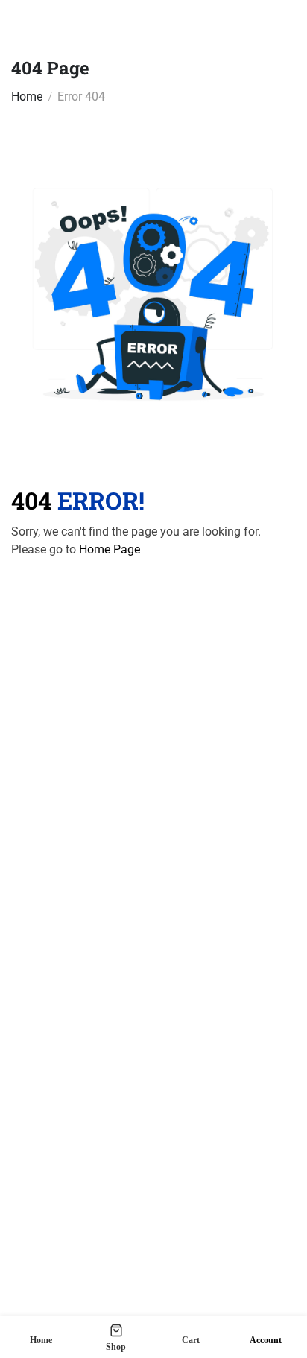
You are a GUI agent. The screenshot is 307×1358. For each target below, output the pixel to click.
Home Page (109, 549)
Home (26, 96)
